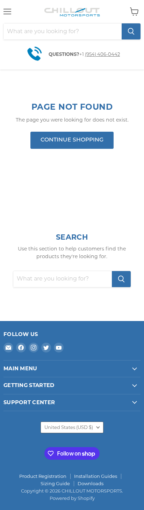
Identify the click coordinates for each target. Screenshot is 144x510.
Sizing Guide (55, 483)
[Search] (131, 31)
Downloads (90, 483)
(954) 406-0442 (102, 54)
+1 (82, 54)
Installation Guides (95, 476)
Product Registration (42, 476)
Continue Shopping (72, 140)
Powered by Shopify (72, 498)
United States (68, 427)
